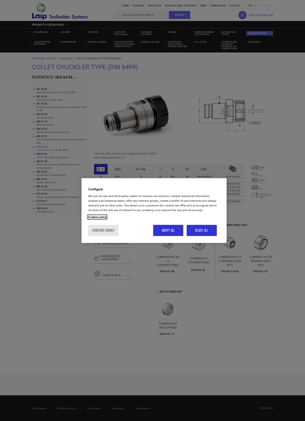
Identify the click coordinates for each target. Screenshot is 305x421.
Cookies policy (97, 217)
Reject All (201, 230)
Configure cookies (103, 230)
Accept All (168, 230)
